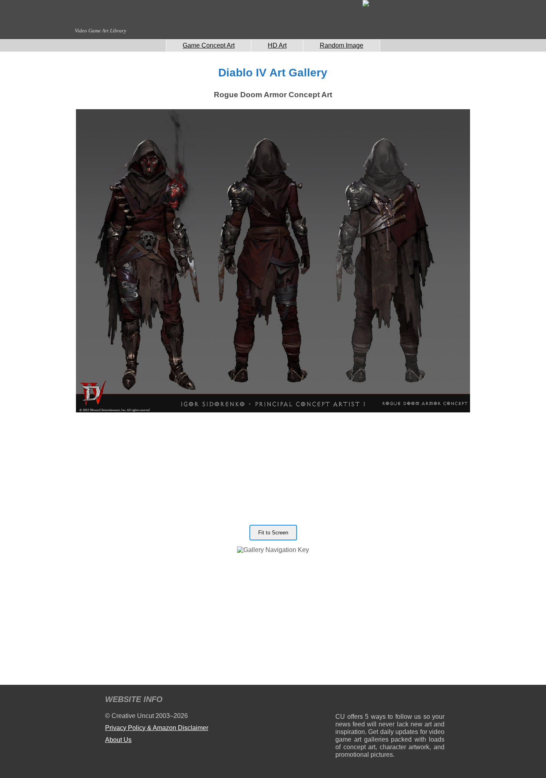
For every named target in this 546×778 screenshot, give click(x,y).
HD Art (277, 45)
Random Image (341, 45)
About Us (118, 739)
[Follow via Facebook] (390, 700)
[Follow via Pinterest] (438, 700)
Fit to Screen (273, 533)
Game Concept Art (209, 45)
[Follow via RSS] (341, 700)
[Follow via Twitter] (414, 700)
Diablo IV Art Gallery (272, 72)
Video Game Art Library (100, 31)
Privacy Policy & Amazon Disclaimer (156, 727)
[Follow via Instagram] (365, 700)
